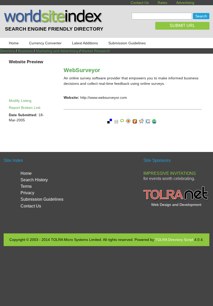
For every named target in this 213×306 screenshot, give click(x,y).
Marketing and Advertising (57, 51)
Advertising (185, 3)
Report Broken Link (25, 108)
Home (14, 43)
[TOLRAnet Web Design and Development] (176, 199)
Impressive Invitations (169, 173)
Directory (7, 51)
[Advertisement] (117, 192)
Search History (34, 180)
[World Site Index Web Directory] (54, 21)
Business (25, 51)
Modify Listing (20, 101)
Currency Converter (45, 43)
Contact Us (140, 3)
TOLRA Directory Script (174, 240)
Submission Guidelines (127, 43)
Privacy (27, 193)
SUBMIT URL (182, 25)
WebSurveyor (82, 70)
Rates (162, 3)
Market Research (96, 51)
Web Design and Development (176, 205)
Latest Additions (85, 43)
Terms (26, 186)
